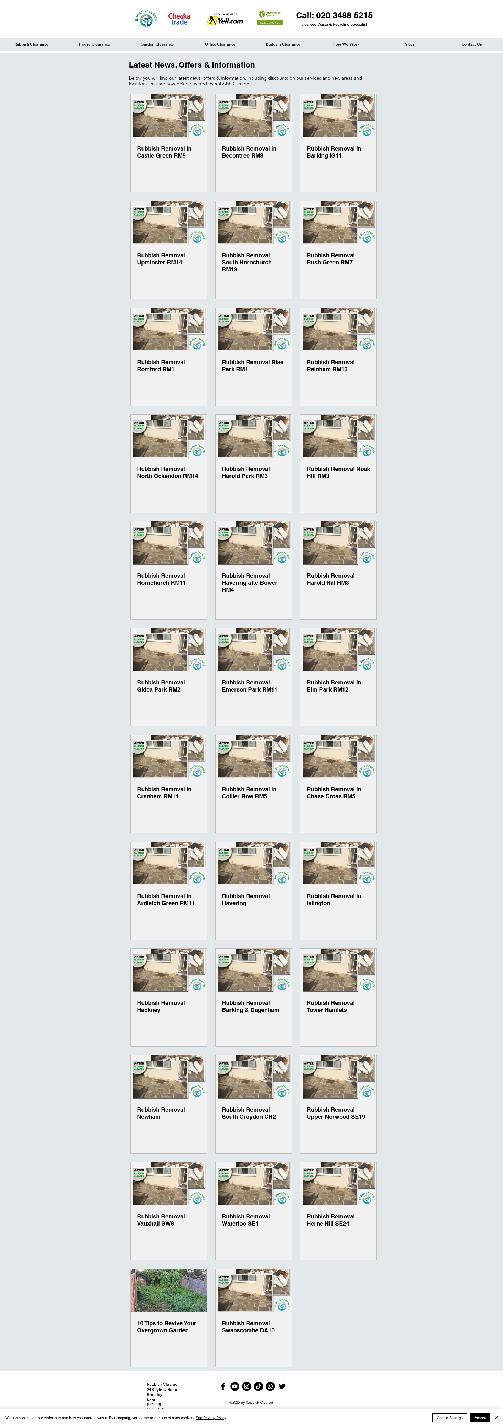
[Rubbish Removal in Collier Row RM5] (254, 756)
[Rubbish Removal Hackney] (169, 970)
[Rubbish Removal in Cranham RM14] (169, 756)
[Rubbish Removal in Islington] (338, 863)
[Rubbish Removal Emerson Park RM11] (254, 649)
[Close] (497, 1417)
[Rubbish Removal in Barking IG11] (338, 115)
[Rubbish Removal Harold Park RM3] (254, 436)
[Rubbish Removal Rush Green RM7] (338, 222)
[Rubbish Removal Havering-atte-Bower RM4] (254, 543)
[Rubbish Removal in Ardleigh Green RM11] (169, 863)
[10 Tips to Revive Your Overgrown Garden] (169, 1290)
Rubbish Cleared (259, 1402)
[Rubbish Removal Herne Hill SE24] (338, 1183)
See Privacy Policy (211, 1417)
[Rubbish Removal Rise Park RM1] (254, 329)
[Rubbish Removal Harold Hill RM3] (338, 543)
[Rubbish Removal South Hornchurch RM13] (254, 222)
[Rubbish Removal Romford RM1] (169, 329)
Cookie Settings (450, 1417)
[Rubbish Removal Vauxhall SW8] (169, 1183)
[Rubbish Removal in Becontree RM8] (254, 115)
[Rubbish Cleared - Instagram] (246, 1386)
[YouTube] (234, 1386)
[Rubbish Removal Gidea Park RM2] (169, 649)
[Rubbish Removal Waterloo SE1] (254, 1183)
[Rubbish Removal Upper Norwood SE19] (338, 1077)
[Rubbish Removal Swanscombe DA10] (254, 1290)
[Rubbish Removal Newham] (169, 1077)
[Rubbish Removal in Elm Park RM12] (338, 649)
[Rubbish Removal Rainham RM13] (338, 329)
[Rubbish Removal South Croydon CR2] (254, 1077)
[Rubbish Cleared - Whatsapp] (270, 1386)
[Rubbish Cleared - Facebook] (223, 1386)
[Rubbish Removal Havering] (254, 863)
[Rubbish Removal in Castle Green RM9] (169, 115)
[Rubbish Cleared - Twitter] (282, 1386)
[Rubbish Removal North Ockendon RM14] (169, 436)
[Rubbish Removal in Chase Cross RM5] (338, 756)
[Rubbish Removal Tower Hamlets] (338, 970)
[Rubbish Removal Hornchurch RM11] (169, 543)
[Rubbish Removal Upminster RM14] (169, 222)
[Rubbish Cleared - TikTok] (258, 1386)
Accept (480, 1417)
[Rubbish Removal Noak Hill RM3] (338, 436)
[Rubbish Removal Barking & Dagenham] (254, 970)
